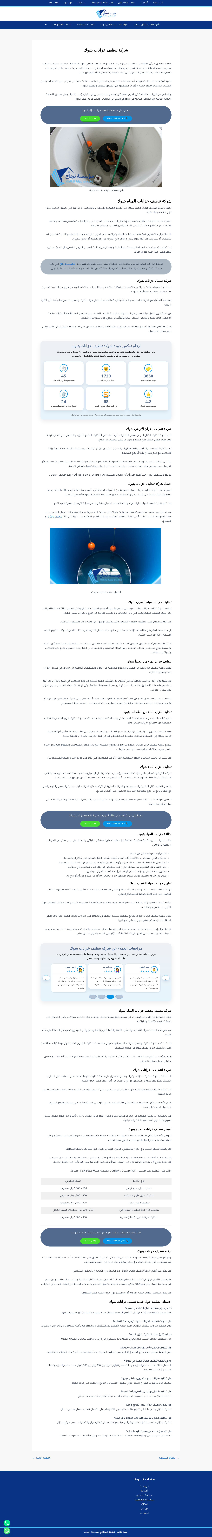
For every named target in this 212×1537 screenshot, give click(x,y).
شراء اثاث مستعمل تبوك (114, 25)
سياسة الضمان (126, 3)
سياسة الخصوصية (102, 3)
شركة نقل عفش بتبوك (147, 25)
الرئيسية (158, 3)
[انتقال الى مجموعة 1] (119, 997)
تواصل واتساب (90, 119)
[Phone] (7, 1523)
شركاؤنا (82, 3)
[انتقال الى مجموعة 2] (110, 997)
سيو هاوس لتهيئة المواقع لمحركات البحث (105, 1532)
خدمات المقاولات (62, 25)
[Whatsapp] (7, 1530)
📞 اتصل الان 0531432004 (117, 119)
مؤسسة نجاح (67, 264)
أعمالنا (144, 3)
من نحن (68, 3)
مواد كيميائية (55, 517)
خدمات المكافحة (86, 25)
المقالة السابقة (169, 1458)
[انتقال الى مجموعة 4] (93, 997)
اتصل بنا (54, 3)
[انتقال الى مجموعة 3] (102, 997)
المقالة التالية (41, 1458)
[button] (46, 25)
